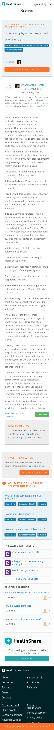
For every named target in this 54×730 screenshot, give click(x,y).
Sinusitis (42, 504)
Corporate (8, 682)
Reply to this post (15, 413)
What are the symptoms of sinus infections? (22, 497)
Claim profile (9, 710)
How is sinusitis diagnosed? (19, 514)
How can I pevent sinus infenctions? (24, 529)
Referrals (32, 687)
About (5, 677)
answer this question (27, 69)
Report (10, 416)
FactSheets (33, 682)
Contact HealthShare (34, 706)
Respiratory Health (13, 49)
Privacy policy (34, 717)
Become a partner (12, 715)
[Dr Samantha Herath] (19, 61)
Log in (30, 465)
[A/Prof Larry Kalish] (45, 597)
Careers (6, 697)
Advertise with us (11, 719)
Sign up (41, 465)
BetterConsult (35, 677)
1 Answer (10, 597)
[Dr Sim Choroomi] (45, 623)
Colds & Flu (10, 504)
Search (29, 10)
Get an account (10, 705)
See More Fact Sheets (27, 578)
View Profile (41, 106)
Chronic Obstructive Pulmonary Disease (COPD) (26, 45)
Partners (7, 687)
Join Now (27, 658)
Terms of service (36, 712)
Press (5, 692)
